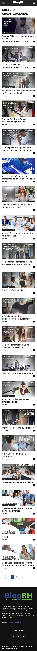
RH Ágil (5, 537)
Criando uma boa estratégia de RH (18, 373)
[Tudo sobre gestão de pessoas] (18, 2)
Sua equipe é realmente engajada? (18, 482)
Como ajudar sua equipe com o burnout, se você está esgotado (17, 149)
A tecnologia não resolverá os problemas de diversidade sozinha (18, 177)
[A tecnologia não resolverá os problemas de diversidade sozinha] (18, 166)
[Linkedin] (24, 636)
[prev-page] (4, 577)
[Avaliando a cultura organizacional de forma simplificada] (18, 80)
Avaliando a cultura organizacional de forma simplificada (18, 91)
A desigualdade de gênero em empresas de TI (16, 400)
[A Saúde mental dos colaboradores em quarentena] (18, 306)
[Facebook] (13, 636)
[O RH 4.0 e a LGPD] (18, 54)
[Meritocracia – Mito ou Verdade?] (18, 417)
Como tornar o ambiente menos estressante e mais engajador (17, 263)
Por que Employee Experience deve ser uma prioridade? (16, 120)
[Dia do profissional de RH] (18, 280)
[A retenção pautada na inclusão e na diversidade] (18, 223)
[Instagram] (18, 636)
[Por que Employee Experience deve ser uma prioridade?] (18, 109)
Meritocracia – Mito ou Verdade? (18, 428)
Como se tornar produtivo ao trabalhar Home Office (15, 346)
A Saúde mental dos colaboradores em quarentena (16, 317)
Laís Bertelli (5, 430)
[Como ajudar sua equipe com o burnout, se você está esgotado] (18, 137)
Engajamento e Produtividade (10, 341)
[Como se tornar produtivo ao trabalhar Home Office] (18, 334)
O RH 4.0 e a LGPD (11, 65)
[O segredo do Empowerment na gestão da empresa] (18, 498)
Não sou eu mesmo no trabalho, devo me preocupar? (17, 206)
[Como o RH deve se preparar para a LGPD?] (18, 25)
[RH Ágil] (18, 526)
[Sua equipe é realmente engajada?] (18, 472)
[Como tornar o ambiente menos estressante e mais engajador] (18, 251)
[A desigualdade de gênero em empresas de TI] (18, 389)
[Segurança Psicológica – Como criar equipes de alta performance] (18, 552)
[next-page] (21, 577)
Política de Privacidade (9, 648)
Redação (4, 96)
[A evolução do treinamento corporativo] (18, 443)
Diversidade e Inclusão (9, 230)
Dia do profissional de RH (14, 290)
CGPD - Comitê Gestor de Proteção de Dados (15, 41)
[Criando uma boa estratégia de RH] (18, 363)
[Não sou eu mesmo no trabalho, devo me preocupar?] (18, 194)
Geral (4, 115)
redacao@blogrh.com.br (16, 622)
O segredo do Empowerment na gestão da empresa (17, 509)
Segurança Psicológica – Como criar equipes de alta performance (18, 564)
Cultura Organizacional (9, 32)
